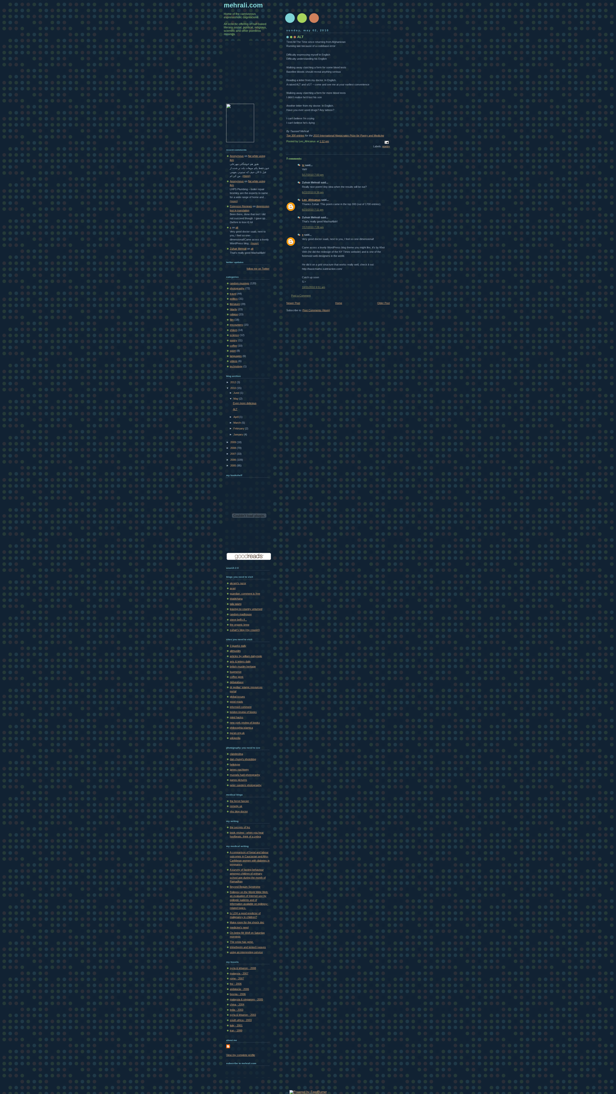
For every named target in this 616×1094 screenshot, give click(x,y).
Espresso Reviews (241, 206)
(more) (246, 176)
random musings (239, 283)
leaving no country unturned (246, 609)
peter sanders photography (246, 785)
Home (338, 303)
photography (237, 288)
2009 (233, 442)
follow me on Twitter (258, 268)
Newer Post (293, 303)
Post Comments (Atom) (316, 310)
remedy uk (236, 806)
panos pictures (238, 779)
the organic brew (239, 624)
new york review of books (245, 722)
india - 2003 (236, 1009)
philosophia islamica (241, 727)
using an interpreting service (246, 952)
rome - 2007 (237, 978)
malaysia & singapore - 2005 (246, 999)
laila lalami (235, 603)
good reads (236, 701)
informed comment (240, 707)
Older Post (383, 303)
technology (236, 366)
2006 (233, 459)
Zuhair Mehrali (238, 248)
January (238, 434)
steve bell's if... (238, 619)
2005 (233, 465)
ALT (300, 37)
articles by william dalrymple (246, 656)
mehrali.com (243, 5)
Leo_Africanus (311, 199)
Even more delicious (245, 403)
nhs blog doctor (239, 811)
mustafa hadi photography (245, 774)
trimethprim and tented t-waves (248, 947)
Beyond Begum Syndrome (245, 886)
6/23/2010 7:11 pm (312, 209)
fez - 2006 (236, 983)
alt (237, 227)
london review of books (243, 712)
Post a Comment (301, 295)
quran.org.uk (237, 732)
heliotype (235, 764)
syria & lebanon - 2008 (243, 968)
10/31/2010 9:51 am (313, 287)
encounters (236, 324)
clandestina (236, 753)
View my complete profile (240, 1055)
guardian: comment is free (245, 593)
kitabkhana (236, 598)
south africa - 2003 (241, 1020)
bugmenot (235, 671)
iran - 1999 (236, 1030)
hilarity (233, 309)
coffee (233, 345)
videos (233, 361)
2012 (233, 382)
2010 (233, 388)
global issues (237, 696)
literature (235, 304)
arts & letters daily (240, 661)
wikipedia (235, 738)
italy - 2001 (236, 1025)
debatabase (237, 682)
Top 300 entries (295, 135)
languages (236, 356)
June (236, 392)
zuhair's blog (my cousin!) (245, 629)
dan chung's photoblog (243, 759)
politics (234, 298)
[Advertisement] (250, 76)
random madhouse (241, 614)
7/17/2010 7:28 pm (313, 227)
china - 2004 (237, 1004)
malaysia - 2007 (239, 973)
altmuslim (235, 650)
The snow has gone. (242, 941)
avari (233, 588)
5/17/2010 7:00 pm (313, 174)
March (237, 422)
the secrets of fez (240, 827)
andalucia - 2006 (239, 989)
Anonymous (237, 156)
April (236, 416)
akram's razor (238, 583)
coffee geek (237, 676)
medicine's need (239, 927)
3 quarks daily (238, 645)
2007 (233, 453)
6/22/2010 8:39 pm (313, 192)
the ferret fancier (239, 801)
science (234, 335)
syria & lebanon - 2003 (243, 1014)
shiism (233, 330)
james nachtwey (239, 769)
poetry (386, 146)
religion (234, 314)
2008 (233, 448)
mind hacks (236, 717)
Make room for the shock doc (247, 922)
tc (303, 165)
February (239, 428)
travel (233, 293)
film (232, 319)
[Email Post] (386, 142)
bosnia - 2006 (238, 994)
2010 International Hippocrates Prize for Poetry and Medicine (348, 135)
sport (233, 350)
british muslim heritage (243, 666)
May (236, 398)
